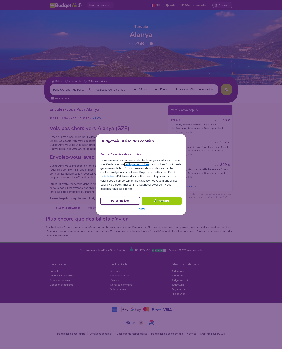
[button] (141, 209)
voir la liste (108, 176)
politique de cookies (137, 164)
